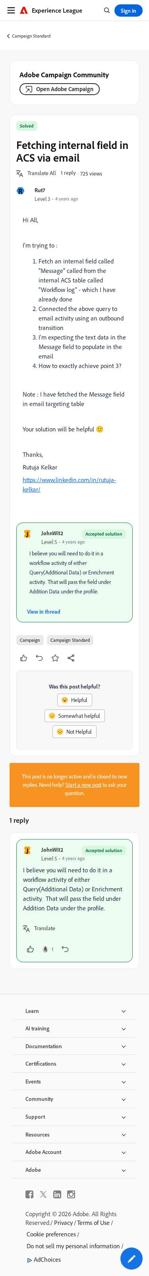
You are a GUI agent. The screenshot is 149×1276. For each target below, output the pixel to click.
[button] (41, 173)
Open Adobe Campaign (64, 89)
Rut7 (40, 190)
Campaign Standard (31, 36)
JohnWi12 (52, 533)
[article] (74, 900)
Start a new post (83, 784)
